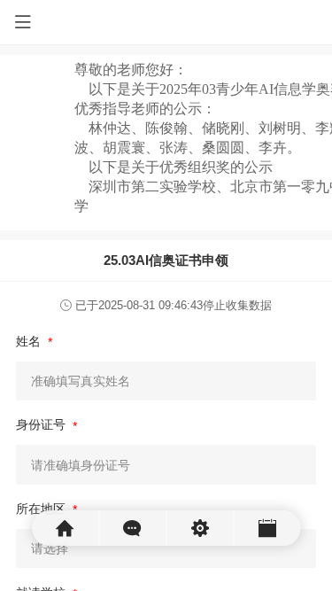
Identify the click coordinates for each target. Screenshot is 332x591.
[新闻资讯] (132, 528)
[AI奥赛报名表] (267, 528)
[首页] (65, 528)
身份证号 (42, 424)
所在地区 (42, 509)
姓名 (30, 341)
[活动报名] (200, 528)
